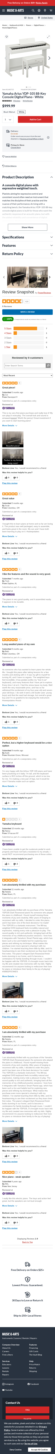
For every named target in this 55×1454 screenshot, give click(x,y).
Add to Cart (35, 119)
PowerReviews (44, 293)
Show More (27, 227)
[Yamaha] (27, 408)
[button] (12, 439)
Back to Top (27, 1242)
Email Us (27, 1419)
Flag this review (9, 483)
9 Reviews (16, 101)
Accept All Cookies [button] (39, 1449)
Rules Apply (42, 3)
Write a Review (27, 312)
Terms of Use (30, 1443)
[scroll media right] (50, 277)
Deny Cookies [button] (16, 1449)
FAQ (27, 1410)
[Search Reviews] (48, 365)
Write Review (28, 101)
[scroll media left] (4, 277)
